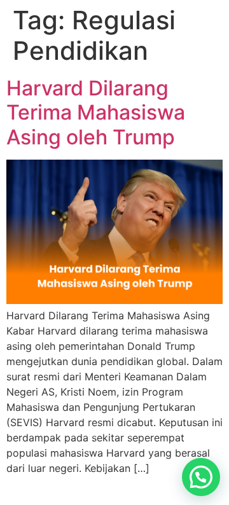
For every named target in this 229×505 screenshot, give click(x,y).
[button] (201, 477)
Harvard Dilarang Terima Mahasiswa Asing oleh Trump (95, 112)
